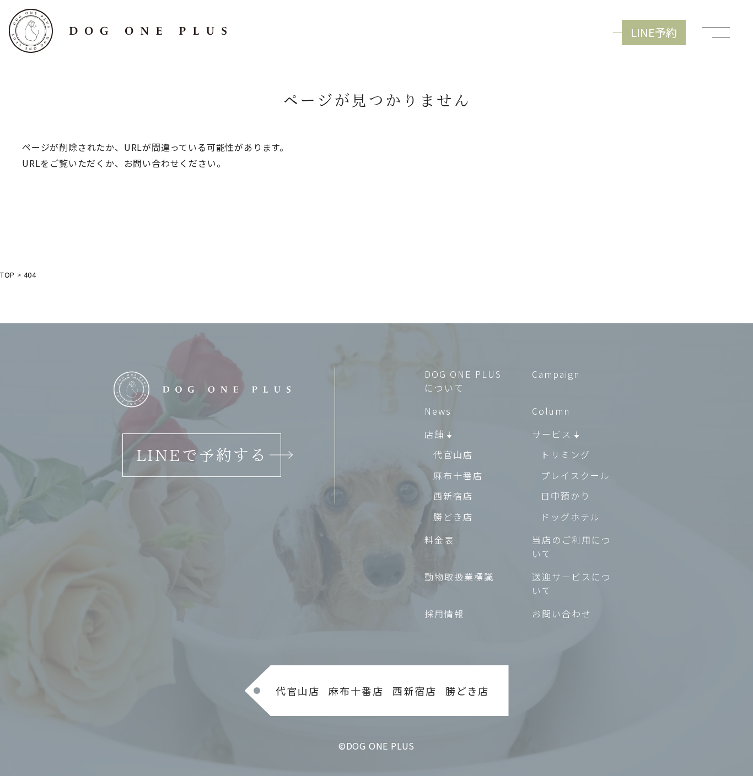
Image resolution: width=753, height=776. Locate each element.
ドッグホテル (570, 516)
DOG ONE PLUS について (463, 381)
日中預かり (565, 495)
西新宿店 (453, 495)
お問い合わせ (561, 613)
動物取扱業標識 (459, 576)
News (437, 410)
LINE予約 (654, 32)
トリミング (565, 454)
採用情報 (444, 613)
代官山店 (453, 454)
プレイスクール (575, 475)
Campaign (556, 374)
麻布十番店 (458, 475)
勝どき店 (453, 516)
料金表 (439, 539)
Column (551, 410)
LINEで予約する (201, 455)
